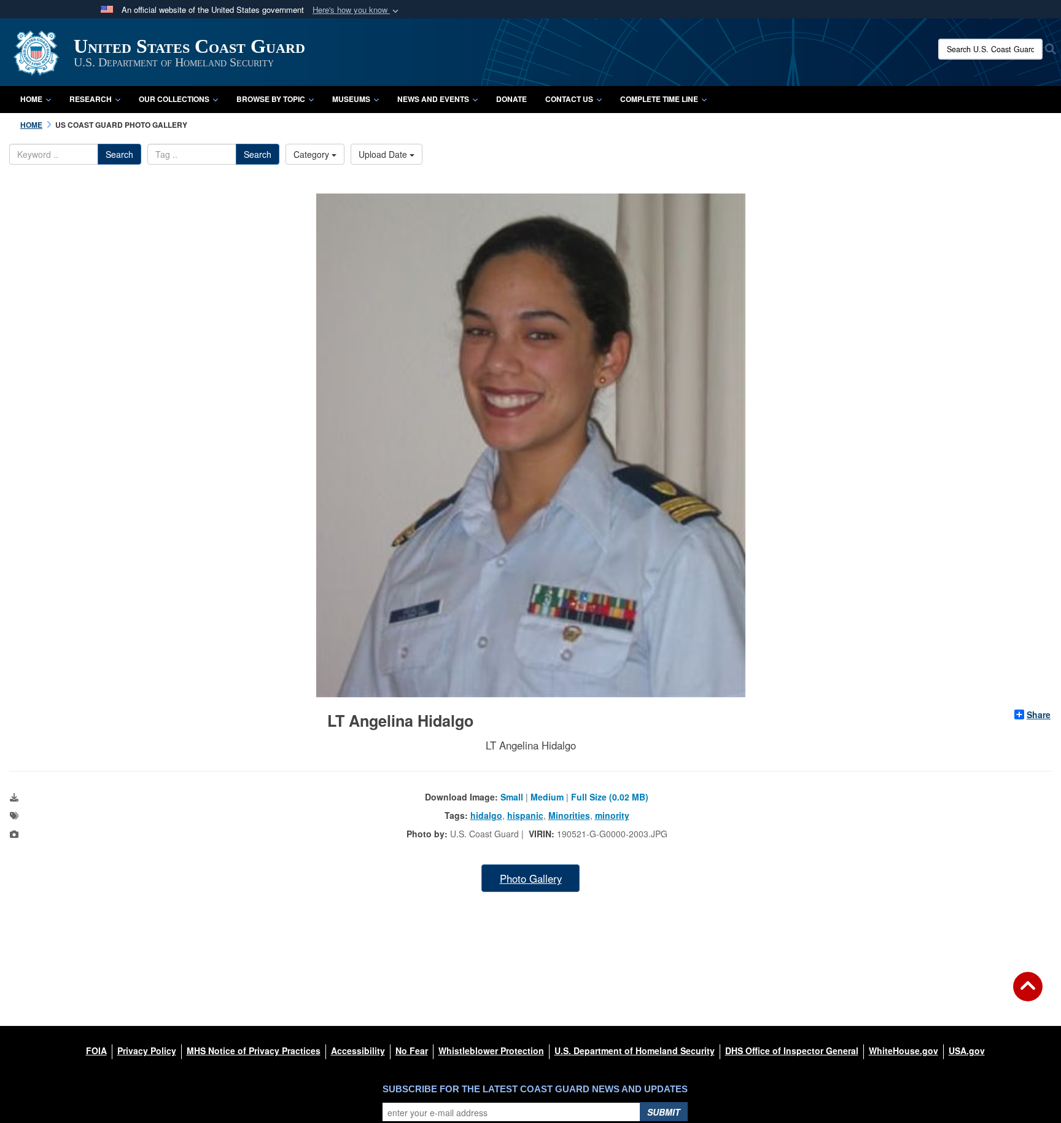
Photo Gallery (531, 878)
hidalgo (486, 815)
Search (119, 154)
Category (312, 154)
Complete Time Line (659, 98)
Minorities (569, 815)
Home (31, 98)
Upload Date (384, 154)
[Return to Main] (1028, 994)
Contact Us (569, 98)
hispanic (525, 815)
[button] (357, 10)
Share (1039, 714)
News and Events (433, 98)
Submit (663, 1112)
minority (612, 815)
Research (90, 98)
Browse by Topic (270, 98)
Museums (351, 98)
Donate (511, 98)
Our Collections (174, 98)
